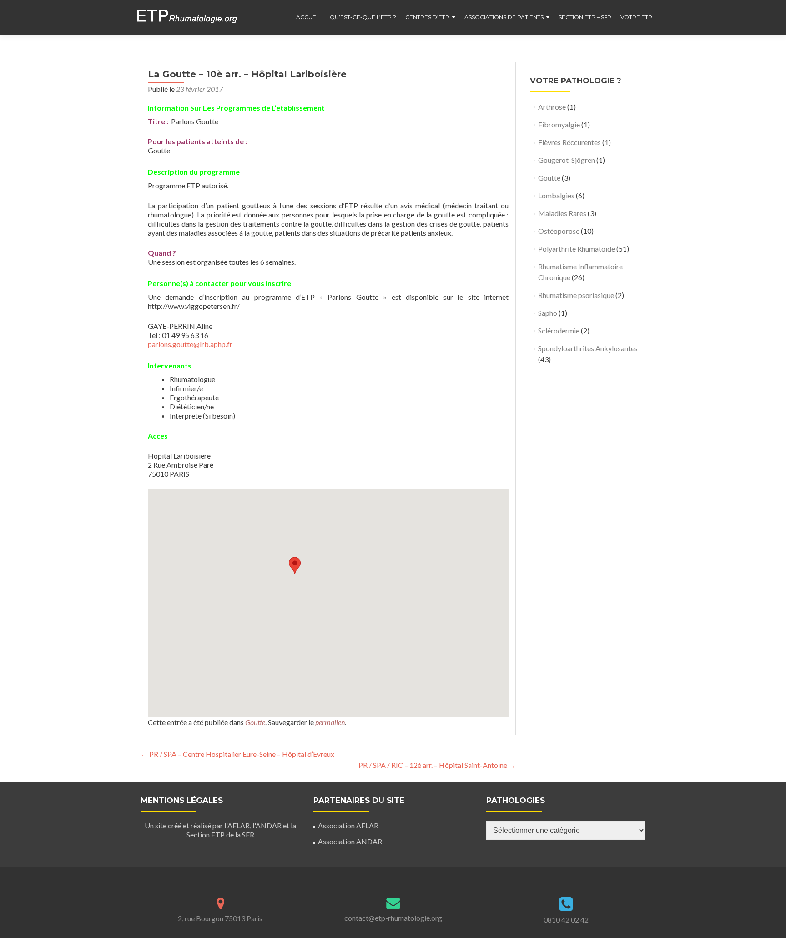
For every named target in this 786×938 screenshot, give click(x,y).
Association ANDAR (350, 841)
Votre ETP (636, 17)
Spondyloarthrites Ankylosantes (588, 348)
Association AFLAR (348, 825)
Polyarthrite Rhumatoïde (576, 248)
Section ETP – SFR (585, 17)
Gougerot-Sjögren (566, 160)
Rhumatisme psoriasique (576, 295)
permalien (330, 722)
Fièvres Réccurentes (569, 142)
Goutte (255, 722)
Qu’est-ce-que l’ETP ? (363, 17)
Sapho (547, 312)
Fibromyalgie (559, 124)
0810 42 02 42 (566, 919)
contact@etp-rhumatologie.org (393, 917)
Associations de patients (504, 17)
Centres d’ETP (427, 17)
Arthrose (552, 106)
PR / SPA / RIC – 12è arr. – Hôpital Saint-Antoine (437, 765)
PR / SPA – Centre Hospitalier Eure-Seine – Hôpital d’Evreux (237, 754)
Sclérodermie (558, 330)
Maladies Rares (562, 213)
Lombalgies (556, 195)
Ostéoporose (558, 231)
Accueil (308, 17)
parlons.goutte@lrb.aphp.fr (190, 344)
